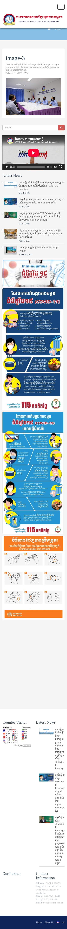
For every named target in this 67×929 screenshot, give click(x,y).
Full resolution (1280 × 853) (17, 73)
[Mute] (55, 166)
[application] (33, 152)
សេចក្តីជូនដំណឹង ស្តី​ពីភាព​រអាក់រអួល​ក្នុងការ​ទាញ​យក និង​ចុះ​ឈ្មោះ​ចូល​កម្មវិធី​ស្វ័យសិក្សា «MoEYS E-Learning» (41, 185)
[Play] (6, 166)
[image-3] (33, 96)
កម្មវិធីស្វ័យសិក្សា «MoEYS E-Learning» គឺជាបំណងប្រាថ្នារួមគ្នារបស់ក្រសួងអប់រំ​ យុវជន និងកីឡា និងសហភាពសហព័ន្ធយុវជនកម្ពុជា (40, 216)
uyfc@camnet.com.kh (53, 903)
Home (39, 922)
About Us (49, 922)
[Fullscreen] (60, 166)
